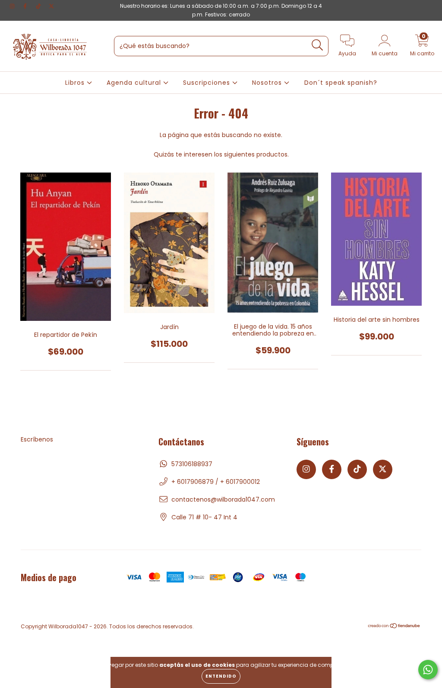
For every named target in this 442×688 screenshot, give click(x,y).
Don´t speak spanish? (340, 82)
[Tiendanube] (394, 626)
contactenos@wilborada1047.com (223, 499)
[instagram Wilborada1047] (12, 6)
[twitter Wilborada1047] (51, 6)
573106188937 (191, 464)
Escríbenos (37, 439)
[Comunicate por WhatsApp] (428, 669)
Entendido (221, 676)
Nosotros (268, 82)
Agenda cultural (135, 82)
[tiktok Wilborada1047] (39, 6)
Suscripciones (207, 82)
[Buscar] (317, 45)
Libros (76, 82)
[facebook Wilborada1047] (25, 6)
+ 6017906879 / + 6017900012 (215, 481)
